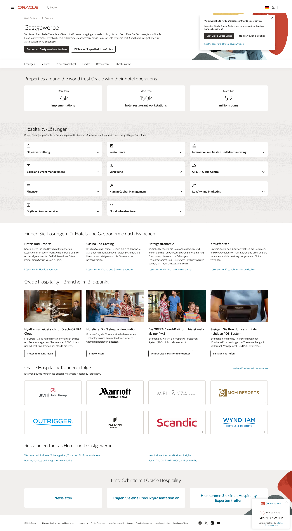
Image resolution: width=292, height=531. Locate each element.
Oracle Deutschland (32, 18)
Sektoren (45, 63)
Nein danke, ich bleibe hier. (252, 35)
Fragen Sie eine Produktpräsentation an (146, 498)
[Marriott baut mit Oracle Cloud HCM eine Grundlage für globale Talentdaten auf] (115, 393)
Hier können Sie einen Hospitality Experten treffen (229, 498)
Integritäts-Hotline (162, 523)
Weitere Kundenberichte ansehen (250, 368)
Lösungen (29, 63)
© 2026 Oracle (30, 523)
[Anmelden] (273, 7)
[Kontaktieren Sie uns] (279, 7)
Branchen (49, 18)
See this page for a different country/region (224, 43)
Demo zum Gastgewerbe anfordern (47, 49)
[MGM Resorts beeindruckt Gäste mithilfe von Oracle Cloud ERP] (239, 393)
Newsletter (63, 498)
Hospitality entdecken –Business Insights (169, 455)
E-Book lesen (96, 353)
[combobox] (146, 7)
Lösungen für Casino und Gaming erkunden (109, 269)
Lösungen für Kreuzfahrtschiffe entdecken (232, 269)
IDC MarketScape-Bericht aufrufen (93, 49)
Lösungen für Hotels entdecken (40, 269)
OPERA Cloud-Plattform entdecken (171, 353)
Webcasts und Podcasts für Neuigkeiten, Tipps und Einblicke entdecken (62, 455)
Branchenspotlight (66, 63)
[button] (13, 7)
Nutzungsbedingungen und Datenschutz (58, 523)
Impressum (83, 523)
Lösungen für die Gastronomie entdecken (170, 269)
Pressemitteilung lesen (40, 353)
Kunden (86, 63)
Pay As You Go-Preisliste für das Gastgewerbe (172, 460)
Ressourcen (102, 63)
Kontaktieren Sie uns (181, 523)
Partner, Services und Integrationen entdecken (48, 460)
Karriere (130, 523)
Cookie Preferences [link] (98, 523)
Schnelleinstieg (123, 63)
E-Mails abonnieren (144, 523)
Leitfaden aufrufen (224, 353)
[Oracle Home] (28, 7)
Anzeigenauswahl (116, 523)
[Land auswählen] (267, 7)
